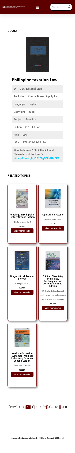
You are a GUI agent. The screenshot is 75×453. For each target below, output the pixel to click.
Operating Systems (52, 214)
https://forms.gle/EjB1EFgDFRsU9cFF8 (36, 158)
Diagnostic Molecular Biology (22, 277)
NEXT (64, 407)
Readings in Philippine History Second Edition (22, 215)
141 (56, 407)
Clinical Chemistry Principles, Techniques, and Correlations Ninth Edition (53, 281)
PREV (13, 407)
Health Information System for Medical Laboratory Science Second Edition (22, 357)
